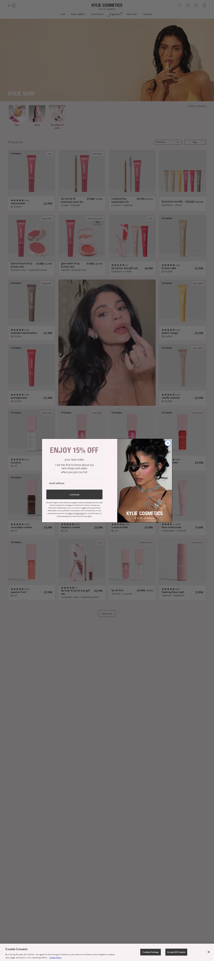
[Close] (208, 952)
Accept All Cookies (176, 952)
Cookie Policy (55, 957)
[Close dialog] (168, 443)
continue (74, 494)
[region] (107, 952)
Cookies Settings (150, 952)
